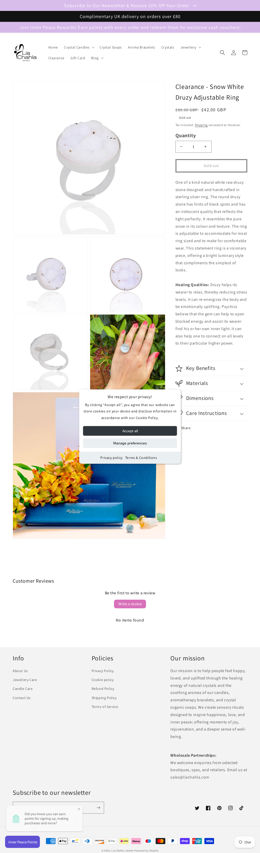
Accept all (130, 431)
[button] (78, 47)
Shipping (201, 125)
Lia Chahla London (122, 850)
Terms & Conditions (141, 457)
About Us (20, 671)
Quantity (185, 135)
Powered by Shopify (146, 850)
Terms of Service (105, 706)
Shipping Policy (104, 697)
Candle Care (23, 688)
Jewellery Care (25, 679)
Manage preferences (130, 443)
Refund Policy (103, 688)
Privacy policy (111, 457)
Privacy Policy (103, 671)
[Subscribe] (98, 808)
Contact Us (22, 697)
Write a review (130, 604)
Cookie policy (103, 679)
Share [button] (186, 428)
